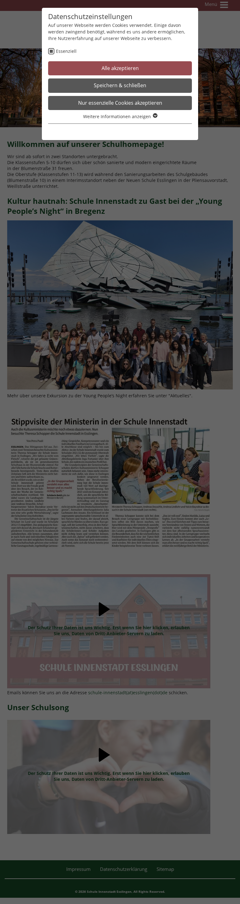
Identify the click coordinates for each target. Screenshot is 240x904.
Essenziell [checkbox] (66, 51)
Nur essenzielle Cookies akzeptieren (120, 102)
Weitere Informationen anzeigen (117, 116)
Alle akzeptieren (120, 68)
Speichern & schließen (120, 85)
